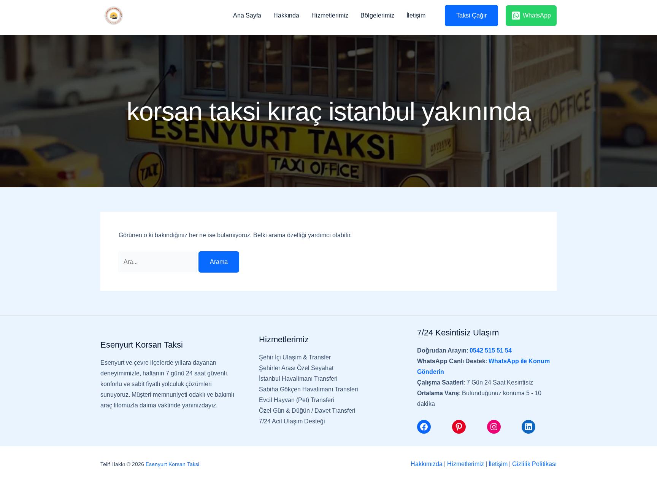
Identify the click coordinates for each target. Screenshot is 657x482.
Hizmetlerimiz (329, 15)
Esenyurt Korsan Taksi (172, 464)
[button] (468, 15)
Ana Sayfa (247, 15)
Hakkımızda (427, 464)
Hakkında (286, 15)
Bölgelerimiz (377, 15)
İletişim (415, 15)
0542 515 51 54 (491, 350)
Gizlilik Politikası (534, 464)
